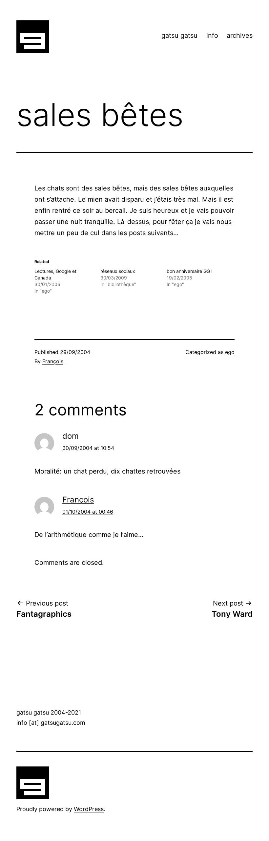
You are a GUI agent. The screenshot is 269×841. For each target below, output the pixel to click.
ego (230, 352)
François (52, 361)
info (212, 35)
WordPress (89, 809)
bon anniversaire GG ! (190, 271)
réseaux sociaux (117, 271)
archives (240, 35)
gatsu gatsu (179, 35)
